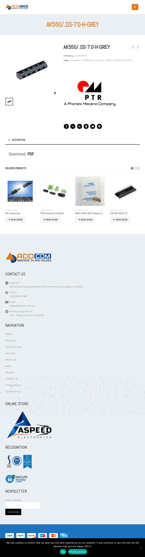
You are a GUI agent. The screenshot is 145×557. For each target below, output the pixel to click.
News (8, 365)
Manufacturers (13, 346)
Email (92, 126)
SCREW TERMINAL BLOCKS (118, 60)
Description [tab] (18, 139)
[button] (132, 168)
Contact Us (11, 378)
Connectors (81, 55)
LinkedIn (79, 126)
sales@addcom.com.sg (22, 305)
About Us (10, 359)
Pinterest (86, 126)
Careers (9, 372)
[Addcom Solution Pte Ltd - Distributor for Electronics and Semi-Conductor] (16, 7)
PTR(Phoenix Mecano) (93, 60)
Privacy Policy (13, 384)
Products (10, 340)
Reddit (99, 126)
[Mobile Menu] (135, 7)
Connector (75, 60)
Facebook (66, 126)
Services (10, 353)
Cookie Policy (12, 391)
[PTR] (90, 93)
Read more (17, 219)
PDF (31, 154)
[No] (140, 547)
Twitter (73, 126)
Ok (63, 551)
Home (8, 334)
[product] (20, 191)
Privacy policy (77, 551)
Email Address (13, 500)
